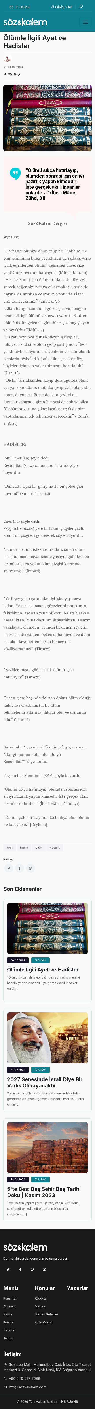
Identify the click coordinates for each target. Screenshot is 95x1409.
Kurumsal (9, 1298)
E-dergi (22, 7)
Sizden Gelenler (46, 1314)
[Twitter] (8, 1269)
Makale (40, 1306)
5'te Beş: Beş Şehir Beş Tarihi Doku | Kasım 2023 (44, 1192)
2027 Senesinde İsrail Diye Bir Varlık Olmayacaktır (44, 1082)
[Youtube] (44, 1269)
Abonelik (9, 1306)
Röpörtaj (41, 1298)
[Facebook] (20, 1269)
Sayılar (8, 1314)
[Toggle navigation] (85, 22)
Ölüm (38, 847)
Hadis (24, 847)
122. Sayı (40, 960)
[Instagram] (32, 1269)
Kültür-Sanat (43, 1322)
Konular (8, 1322)
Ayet (10, 847)
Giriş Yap (64, 7)
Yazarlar (9, 1330)
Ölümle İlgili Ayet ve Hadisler (43, 970)
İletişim (8, 1338)
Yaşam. (55, 847)
